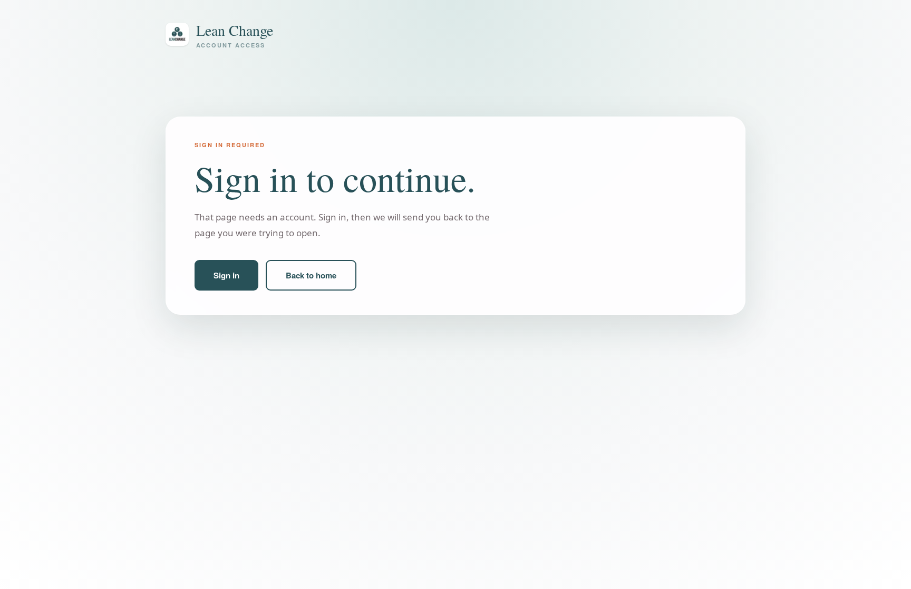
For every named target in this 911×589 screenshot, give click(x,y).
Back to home (311, 275)
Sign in (226, 275)
